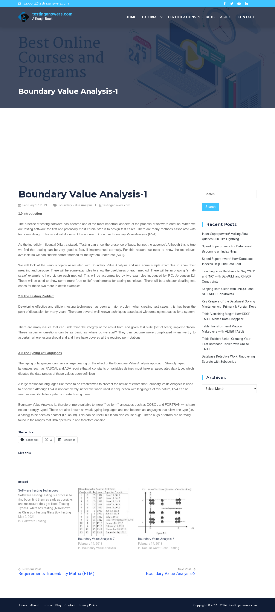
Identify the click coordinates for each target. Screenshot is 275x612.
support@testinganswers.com (46, 3)
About (226, 17)
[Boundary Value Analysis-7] (106, 512)
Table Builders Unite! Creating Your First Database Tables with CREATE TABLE (226, 344)
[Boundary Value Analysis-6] (166, 512)
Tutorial (149, 17)
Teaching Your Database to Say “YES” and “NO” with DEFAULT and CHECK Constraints (228, 276)
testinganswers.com (52, 14)
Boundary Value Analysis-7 (96, 539)
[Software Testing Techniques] (48, 505)
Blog (210, 17)
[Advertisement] (137, 140)
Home (131, 17)
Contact (246, 17)
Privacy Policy (88, 605)
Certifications (182, 17)
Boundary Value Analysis (75, 205)
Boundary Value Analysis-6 (156, 539)
